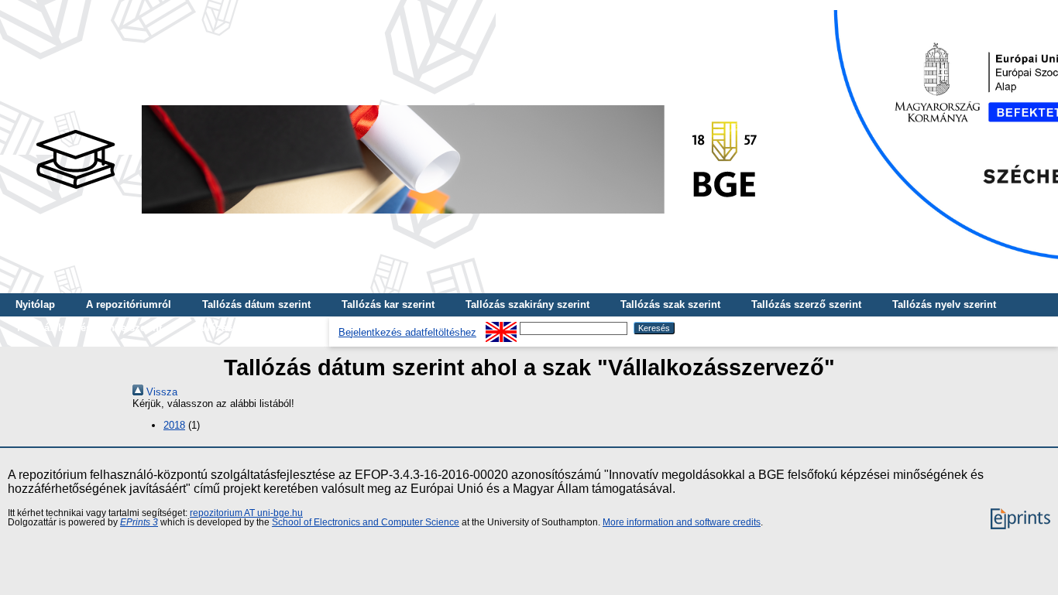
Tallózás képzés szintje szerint (88, 327)
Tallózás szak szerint (670, 304)
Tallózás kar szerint (388, 304)
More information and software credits (682, 522)
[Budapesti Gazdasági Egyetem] (395, 218)
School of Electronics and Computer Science (365, 522)
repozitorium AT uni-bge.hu (246, 513)
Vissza (160, 392)
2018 (174, 425)
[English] (501, 327)
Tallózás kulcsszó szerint (253, 327)
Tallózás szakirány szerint (527, 304)
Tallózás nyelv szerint (944, 304)
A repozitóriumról (128, 304)
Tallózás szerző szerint (806, 304)
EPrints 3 (139, 522)
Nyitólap (35, 304)
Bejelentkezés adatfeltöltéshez (407, 332)
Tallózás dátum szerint (256, 304)
